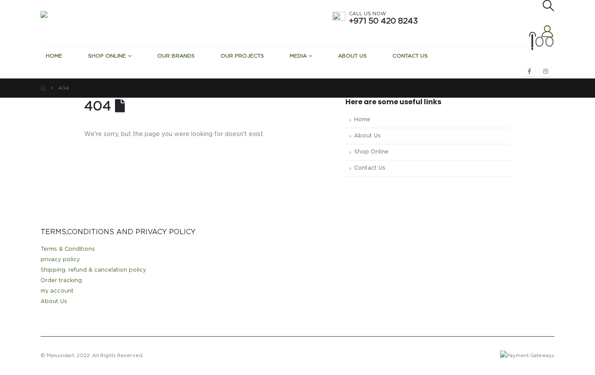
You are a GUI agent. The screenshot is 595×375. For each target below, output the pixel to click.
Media (298, 55)
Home (54, 55)
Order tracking (61, 280)
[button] (547, 5)
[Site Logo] (106, 24)
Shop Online (107, 55)
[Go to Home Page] (43, 88)
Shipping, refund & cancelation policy (93, 270)
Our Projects (242, 55)
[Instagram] (545, 71)
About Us (352, 55)
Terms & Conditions (68, 249)
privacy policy (60, 259)
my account (57, 291)
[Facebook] (529, 71)
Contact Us (410, 55)
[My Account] (547, 31)
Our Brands (176, 55)
